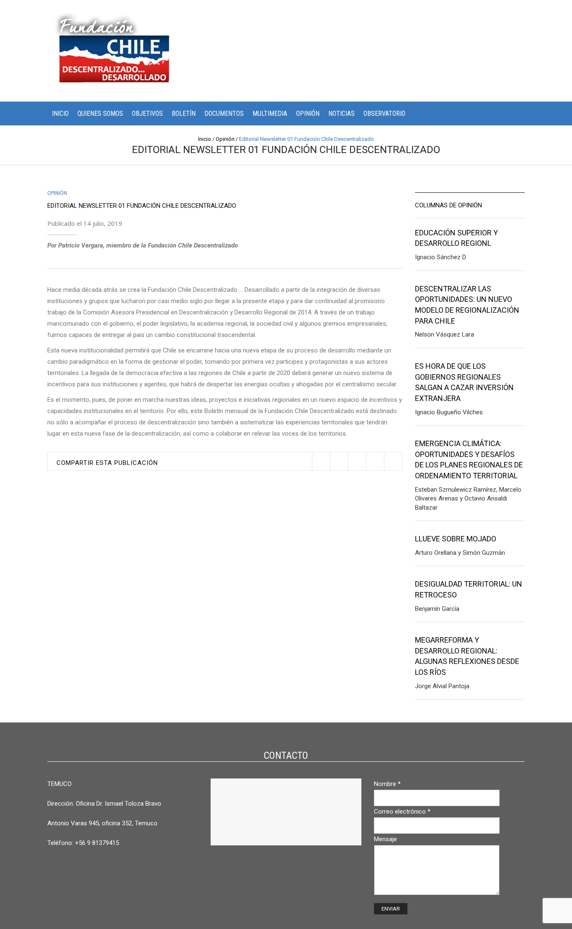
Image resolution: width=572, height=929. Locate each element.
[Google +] (375, 461)
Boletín (184, 113)
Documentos (224, 113)
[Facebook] (339, 461)
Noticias (341, 113)
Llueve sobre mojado (455, 538)
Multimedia (270, 113)
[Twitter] (321, 461)
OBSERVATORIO (384, 113)
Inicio (60, 113)
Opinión (307, 113)
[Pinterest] (357, 461)
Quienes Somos (100, 113)
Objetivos (147, 113)
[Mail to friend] (393, 461)
